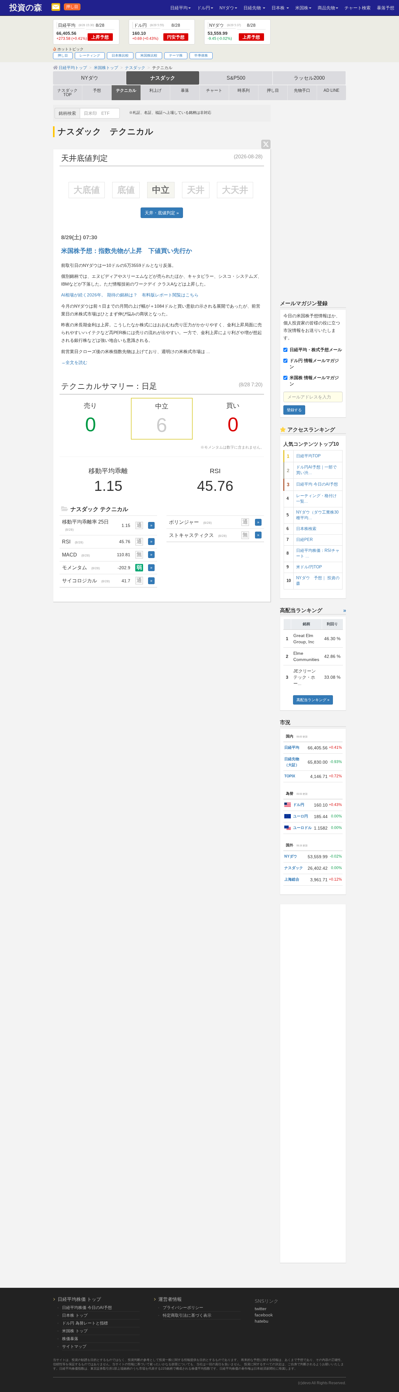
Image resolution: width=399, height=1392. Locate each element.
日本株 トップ (75, 1315)
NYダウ (89, 78)
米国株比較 (148, 55)
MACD (76, 554)
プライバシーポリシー (183, 1307)
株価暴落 (70, 1338)
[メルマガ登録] (55, 6)
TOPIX (289, 776)
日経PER (304, 540)
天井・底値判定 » (162, 212)
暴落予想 (385, 7)
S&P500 (236, 78)
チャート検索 (357, 7)
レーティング (89, 55)
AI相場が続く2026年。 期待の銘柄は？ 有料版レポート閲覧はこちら (130, 294)
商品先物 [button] (326, 7)
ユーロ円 (300, 816)
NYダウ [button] (226, 7)
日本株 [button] (279, 7)
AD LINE (331, 90)
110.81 (123, 554)
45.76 (124, 541)
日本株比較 (120, 55)
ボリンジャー (190, 522)
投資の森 (25, 7)
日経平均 (291, 747)
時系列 (244, 90)
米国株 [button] (301, 7)
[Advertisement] (313, 198)
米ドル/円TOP (309, 567)
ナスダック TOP (67, 92)
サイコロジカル (86, 580)
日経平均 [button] (179, 7)
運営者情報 (170, 1299)
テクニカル (126, 90)
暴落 (185, 90)
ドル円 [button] (203, 7)
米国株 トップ (75, 1331)
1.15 (126, 525)
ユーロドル (302, 828)
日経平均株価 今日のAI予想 (87, 1307)
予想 (97, 90)
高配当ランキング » (312, 700)
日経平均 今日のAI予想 (317, 484)
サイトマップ (74, 1346)
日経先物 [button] (252, 7)
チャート (214, 90)
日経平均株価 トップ (79, 1299)
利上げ (155, 90)
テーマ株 (176, 55)
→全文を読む (74, 362)
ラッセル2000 (309, 78)
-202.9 (124, 567)
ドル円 (298, 805)
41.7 (126, 580)
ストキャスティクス (198, 535)
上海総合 (291, 879)
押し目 (72, 7)
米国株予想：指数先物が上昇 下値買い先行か (126, 250)
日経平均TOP (308, 456)
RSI (72, 541)
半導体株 (201, 55)
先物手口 (302, 90)
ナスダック (162, 78)
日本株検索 (306, 529)
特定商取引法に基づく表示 (187, 1315)
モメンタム (81, 567)
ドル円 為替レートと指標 (85, 1323)
